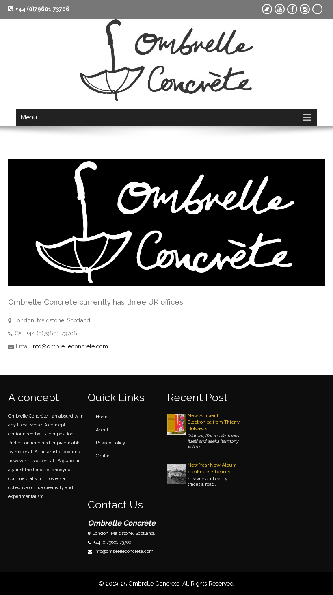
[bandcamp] (267, 9)
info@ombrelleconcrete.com (70, 346)
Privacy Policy (110, 443)
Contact (104, 456)
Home (102, 417)
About (102, 430)
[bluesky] (317, 9)
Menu (28, 117)
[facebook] (292, 9)
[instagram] (305, 9)
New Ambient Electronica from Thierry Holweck (214, 422)
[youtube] (280, 9)
